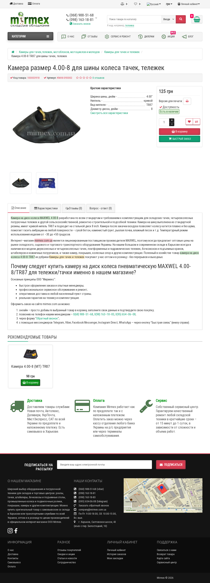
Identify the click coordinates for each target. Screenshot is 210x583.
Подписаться (173, 465)
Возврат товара (166, 554)
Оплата (36, 3)
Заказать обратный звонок (93, 505)
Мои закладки (115, 558)
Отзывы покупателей (69, 550)
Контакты (13, 558)
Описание (20, 208)
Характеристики (48, 208)
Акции (171, 35)
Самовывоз (14, 562)
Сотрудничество (66, 562)
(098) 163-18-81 (81, 19)
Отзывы (92, 36)
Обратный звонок (47, 318)
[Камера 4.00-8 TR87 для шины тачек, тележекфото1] (47, 183)
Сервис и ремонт (120, 36)
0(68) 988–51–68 (83, 314)
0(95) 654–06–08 (125, 314)
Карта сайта (163, 558)
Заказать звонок (81, 23)
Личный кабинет (116, 550)
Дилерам (149, 36)
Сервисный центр (167, 562)
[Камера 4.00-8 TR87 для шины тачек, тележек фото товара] (47, 125)
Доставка (18, 3)
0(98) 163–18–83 (104, 314)
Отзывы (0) (75, 208)
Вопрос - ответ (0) (101, 208)
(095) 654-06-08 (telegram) (93, 501)
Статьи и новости (67, 558)
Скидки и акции (66, 554)
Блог (190, 36)
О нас (70, 36)
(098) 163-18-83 (87, 497)
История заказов (116, 554)
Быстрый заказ (32, 361)
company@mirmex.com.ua (92, 509)
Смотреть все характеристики (109, 113)
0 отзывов (98, 78)
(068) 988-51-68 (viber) (91, 489)
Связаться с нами (166, 550)
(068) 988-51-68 (81, 15)
